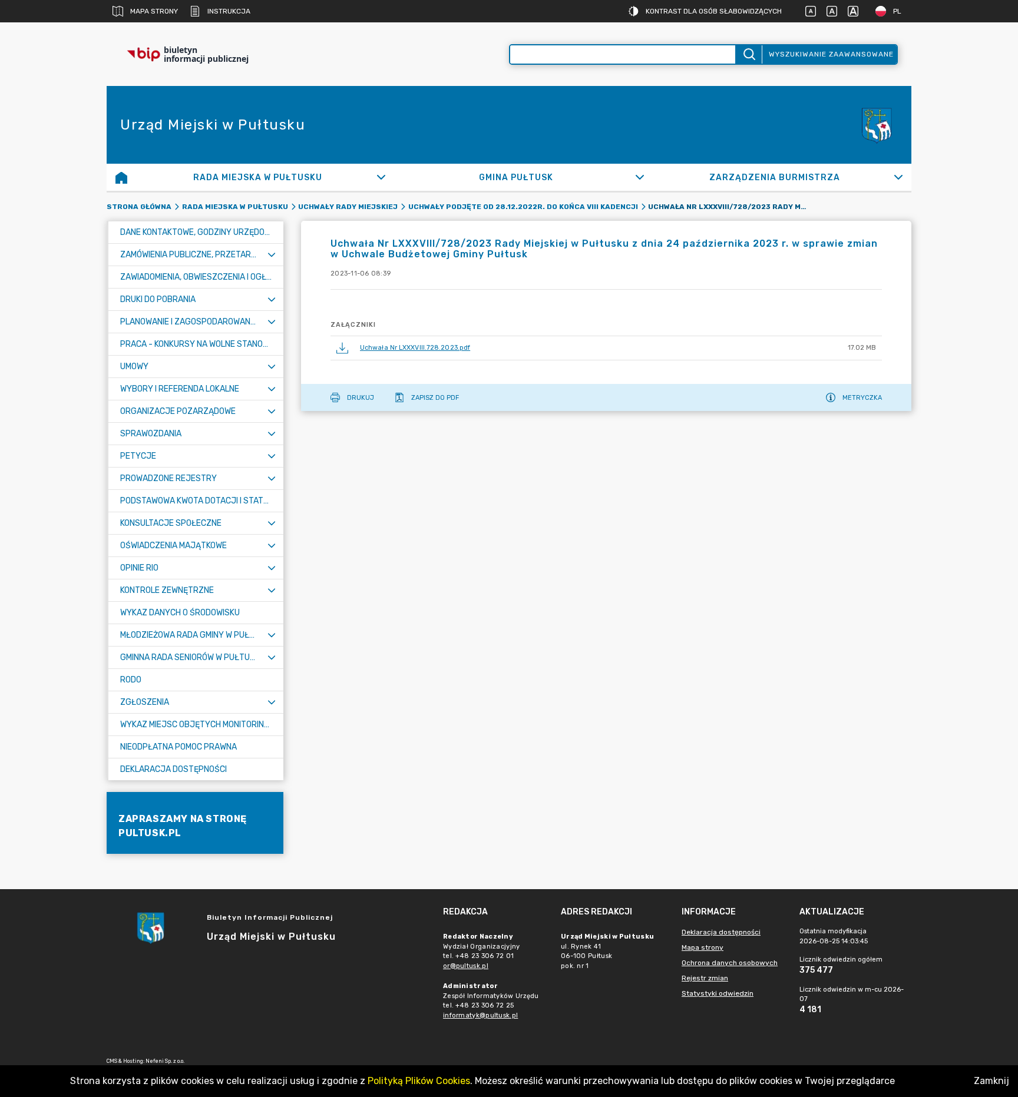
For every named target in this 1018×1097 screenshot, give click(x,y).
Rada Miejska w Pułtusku (235, 207)
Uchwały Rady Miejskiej (348, 207)
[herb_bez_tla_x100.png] (876, 125)
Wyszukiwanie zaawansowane (831, 54)
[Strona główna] (121, 177)
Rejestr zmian (705, 978)
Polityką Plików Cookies (419, 1080)
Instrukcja (228, 11)
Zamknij (991, 1080)
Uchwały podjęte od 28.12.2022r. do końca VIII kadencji (523, 207)
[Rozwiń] (381, 177)
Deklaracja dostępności (721, 932)
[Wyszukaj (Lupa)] (748, 54)
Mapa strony (154, 11)
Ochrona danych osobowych (730, 963)
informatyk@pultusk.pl (480, 1015)
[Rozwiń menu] (271, 255)
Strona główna (139, 207)
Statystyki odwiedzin (717, 993)
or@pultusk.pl (465, 966)
